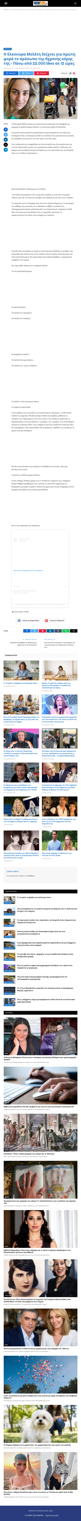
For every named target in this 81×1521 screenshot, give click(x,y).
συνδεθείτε (31, 876)
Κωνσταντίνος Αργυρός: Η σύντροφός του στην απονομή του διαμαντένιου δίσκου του (59, 645)
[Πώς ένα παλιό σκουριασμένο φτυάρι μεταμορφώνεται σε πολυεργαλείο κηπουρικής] (9, 979)
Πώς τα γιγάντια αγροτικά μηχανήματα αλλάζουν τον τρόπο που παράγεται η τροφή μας (44, 966)
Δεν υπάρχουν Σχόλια (22, 68)
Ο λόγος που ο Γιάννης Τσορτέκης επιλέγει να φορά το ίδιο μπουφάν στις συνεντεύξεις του (21, 753)
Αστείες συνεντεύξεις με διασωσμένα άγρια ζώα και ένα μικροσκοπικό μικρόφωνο (41, 932)
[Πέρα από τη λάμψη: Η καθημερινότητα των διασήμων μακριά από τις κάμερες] (21, 806)
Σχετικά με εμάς (52, 1515)
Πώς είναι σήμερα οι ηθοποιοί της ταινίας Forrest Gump (56, 854)
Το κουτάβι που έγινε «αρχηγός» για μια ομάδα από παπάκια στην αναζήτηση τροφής (45, 955)
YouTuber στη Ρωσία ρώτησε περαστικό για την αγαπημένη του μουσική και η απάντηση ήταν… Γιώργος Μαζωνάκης (59, 753)
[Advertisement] (40, 28)
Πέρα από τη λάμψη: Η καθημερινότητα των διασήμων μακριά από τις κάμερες (20, 820)
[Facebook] (6, 129)
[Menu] (6, 3)
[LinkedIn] (6, 140)
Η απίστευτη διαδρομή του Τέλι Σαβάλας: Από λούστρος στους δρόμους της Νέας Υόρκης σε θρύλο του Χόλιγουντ (59, 787)
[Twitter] (6, 135)
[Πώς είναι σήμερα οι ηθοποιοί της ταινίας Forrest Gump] (59, 840)
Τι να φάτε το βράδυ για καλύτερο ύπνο (20, 683)
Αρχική (6, 9)
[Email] (6, 145)
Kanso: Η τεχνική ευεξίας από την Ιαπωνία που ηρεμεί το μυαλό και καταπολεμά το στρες (56, 685)
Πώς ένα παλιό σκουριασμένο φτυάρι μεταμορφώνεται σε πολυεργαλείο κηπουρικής (42, 978)
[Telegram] (6, 150)
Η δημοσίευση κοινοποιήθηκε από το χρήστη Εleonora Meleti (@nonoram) (40, 604)
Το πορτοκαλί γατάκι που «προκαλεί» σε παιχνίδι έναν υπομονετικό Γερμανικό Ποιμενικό (46, 921)
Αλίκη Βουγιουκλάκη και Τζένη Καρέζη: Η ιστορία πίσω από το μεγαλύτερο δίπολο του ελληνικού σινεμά (21, 855)
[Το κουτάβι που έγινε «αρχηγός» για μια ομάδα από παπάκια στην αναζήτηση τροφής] (9, 957)
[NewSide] (40, 3)
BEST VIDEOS (9, 914)
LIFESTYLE (7, 49)
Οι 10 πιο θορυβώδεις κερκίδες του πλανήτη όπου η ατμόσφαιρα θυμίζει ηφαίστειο (45, 989)
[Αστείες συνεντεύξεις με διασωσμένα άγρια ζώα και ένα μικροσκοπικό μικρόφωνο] (9, 934)
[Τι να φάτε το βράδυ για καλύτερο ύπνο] (21, 670)
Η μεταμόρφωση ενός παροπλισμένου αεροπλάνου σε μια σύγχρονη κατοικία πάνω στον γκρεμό (46, 944)
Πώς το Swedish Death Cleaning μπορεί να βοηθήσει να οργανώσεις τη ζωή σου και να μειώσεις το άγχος (21, 719)
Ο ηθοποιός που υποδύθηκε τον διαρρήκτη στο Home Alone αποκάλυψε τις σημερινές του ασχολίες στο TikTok (20, 787)
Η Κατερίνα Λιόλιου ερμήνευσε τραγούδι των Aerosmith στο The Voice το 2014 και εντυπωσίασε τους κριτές (59, 719)
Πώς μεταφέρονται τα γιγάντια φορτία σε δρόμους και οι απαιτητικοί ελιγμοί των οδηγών (47, 910)
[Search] (75, 3)
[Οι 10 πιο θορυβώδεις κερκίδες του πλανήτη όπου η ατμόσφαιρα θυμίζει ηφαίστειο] (9, 991)
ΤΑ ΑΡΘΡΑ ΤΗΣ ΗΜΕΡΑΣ (34, 1515)
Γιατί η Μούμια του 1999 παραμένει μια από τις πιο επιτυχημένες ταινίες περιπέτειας (59, 821)
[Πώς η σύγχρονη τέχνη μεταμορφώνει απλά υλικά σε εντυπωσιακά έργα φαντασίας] (9, 1002)
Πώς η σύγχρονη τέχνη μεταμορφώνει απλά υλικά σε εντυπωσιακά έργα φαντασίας (46, 1000)
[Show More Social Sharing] (51, 73)
